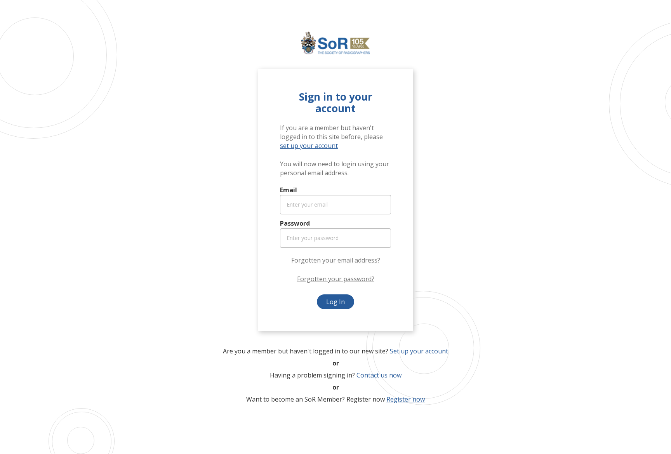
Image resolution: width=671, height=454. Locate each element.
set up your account (309, 145)
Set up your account (419, 351)
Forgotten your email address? (335, 260)
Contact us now (379, 375)
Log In (335, 301)
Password (295, 223)
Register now (405, 399)
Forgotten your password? (335, 279)
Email (288, 190)
